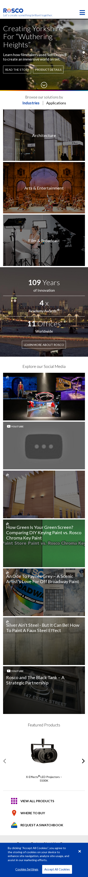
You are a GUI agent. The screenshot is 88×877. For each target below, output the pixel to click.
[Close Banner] (79, 851)
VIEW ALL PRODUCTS (37, 801)
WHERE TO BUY (32, 813)
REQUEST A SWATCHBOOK (41, 825)
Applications (56, 103)
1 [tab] (83, 48)
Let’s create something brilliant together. (13, 15)
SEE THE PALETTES (20, 67)
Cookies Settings (26, 869)
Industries (30, 103)
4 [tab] (83, 60)
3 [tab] (83, 56)
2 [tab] (83, 52)
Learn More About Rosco (44, 344)
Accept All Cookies (57, 869)
